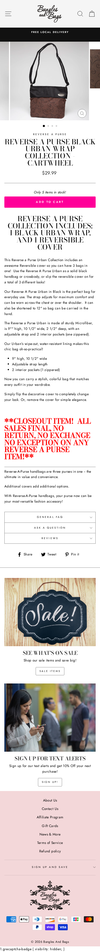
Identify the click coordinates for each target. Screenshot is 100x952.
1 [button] (44, 126)
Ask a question (50, 528)
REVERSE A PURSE (50, 134)
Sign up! (50, 782)
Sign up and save (50, 867)
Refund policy (50, 851)
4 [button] (57, 126)
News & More (50, 834)
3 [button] (53, 126)
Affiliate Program (50, 817)
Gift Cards (50, 825)
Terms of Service (50, 842)
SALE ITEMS (50, 671)
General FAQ (50, 517)
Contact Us (50, 808)
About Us (50, 800)
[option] (50, 32)
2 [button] (48, 126)
